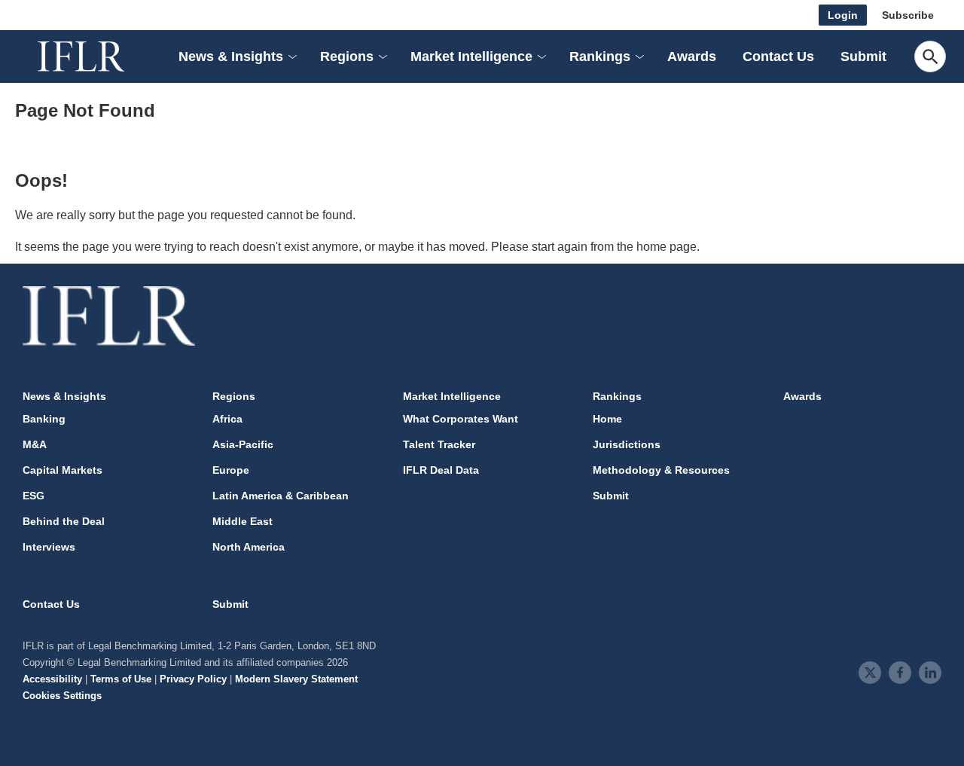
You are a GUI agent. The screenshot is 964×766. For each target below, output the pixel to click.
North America (248, 547)
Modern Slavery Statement (296, 679)
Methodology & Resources (661, 470)
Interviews (49, 547)
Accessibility (52, 679)
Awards (691, 56)
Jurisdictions (626, 444)
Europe (230, 470)
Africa (227, 419)
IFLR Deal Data (441, 470)
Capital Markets (62, 470)
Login (843, 15)
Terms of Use (120, 679)
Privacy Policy (193, 679)
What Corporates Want (460, 419)
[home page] (98, 56)
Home (607, 419)
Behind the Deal (64, 521)
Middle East (242, 521)
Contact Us (778, 56)
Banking (44, 419)
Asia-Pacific (242, 444)
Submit (863, 56)
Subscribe (908, 15)
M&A (35, 444)
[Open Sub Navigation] (291, 57)
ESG (33, 495)
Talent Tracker (439, 444)
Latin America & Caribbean (280, 495)
